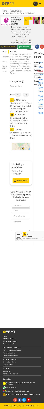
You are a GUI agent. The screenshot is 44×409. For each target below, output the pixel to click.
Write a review (22, 180)
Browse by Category (10, 362)
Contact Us (6, 371)
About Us (6, 368)
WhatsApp (25, 47)
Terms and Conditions (10, 355)
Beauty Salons (16, 11)
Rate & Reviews (4, 66)
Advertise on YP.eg (9, 339)
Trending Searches (9, 353)
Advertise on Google (9, 341)
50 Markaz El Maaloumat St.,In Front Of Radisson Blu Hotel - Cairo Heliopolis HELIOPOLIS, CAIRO (21, 106)
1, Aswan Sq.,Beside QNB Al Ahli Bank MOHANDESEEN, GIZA (21, 133)
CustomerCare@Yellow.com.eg (17, 391)
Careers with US (8, 344)
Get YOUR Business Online (12, 350)
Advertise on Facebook (10, 374)
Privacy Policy (8, 364)
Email (5, 71)
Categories (5, 56)
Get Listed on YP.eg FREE (11, 348)
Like (31, 18)
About (4, 52)
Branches (5, 61)
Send (25, 234)
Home (4, 11)
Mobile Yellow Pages (9, 359)
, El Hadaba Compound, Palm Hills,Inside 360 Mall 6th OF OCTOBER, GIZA (19, 120)
